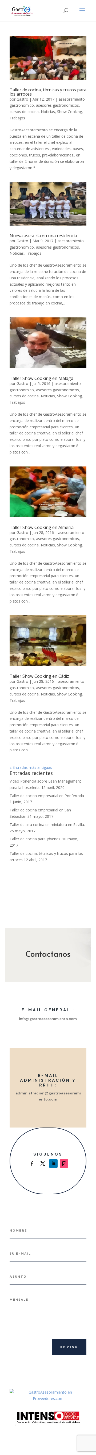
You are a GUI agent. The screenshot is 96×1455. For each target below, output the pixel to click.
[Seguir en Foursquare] (64, 1163)
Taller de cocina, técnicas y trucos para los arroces (48, 92)
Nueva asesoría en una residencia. (44, 236)
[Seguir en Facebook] (32, 1163)
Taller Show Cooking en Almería (42, 527)
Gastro (22, 99)
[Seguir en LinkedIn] (53, 1163)
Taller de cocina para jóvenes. (35, 838)
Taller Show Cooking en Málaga (41, 378)
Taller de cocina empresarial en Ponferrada (47, 795)
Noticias (48, 111)
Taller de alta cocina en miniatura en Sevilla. (47, 824)
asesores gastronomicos (57, 105)
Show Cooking (69, 111)
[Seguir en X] (42, 1163)
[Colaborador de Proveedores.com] (48, 1398)
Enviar (69, 1347)
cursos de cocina (24, 111)
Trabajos (17, 117)
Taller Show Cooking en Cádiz (39, 676)
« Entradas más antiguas (31, 767)
